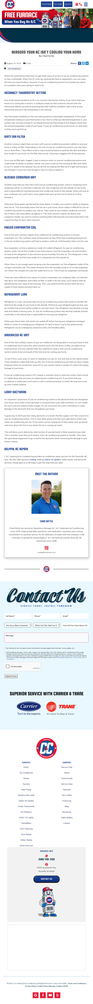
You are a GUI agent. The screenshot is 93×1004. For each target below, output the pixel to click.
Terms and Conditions (77, 983)
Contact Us (46, 879)
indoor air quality (53, 459)
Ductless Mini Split (26, 795)
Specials (66, 789)
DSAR (65, 986)
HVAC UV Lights (26, 817)
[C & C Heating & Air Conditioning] (10, 4)
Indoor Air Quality (26, 800)
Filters (58, 4)
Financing (66, 800)
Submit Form (11, 676)
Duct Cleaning (26, 828)
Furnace (26, 784)
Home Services (26, 845)
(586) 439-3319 (46, 859)
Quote (68, 4)
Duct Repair (26, 834)
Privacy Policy (77, 657)
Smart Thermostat (26, 806)
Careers (66, 823)
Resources (66, 812)
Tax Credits (67, 795)
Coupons (46, 4)
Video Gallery (67, 817)
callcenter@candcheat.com (64, 657)
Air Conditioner (14, 69)
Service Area (66, 784)
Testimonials (67, 778)
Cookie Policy (42, 986)
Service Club (66, 767)
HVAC (26, 767)
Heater (26, 778)
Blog (67, 806)
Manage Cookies (55, 986)
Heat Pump (26, 789)
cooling (32, 459)
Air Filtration (26, 812)
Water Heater (26, 840)
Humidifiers (26, 823)
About (67, 773)
